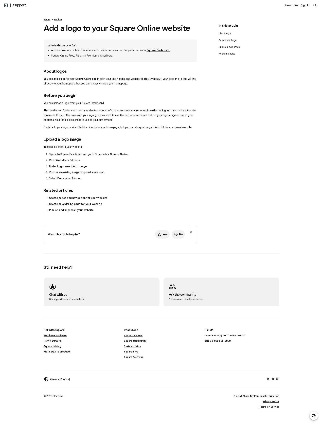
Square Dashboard (158, 50)
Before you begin (228, 40)
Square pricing (52, 346)
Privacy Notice (271, 401)
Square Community (135, 341)
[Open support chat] (314, 416)
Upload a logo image (229, 47)
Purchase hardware (55, 335)
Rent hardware (52, 341)
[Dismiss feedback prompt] (191, 232)
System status (132, 346)
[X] (268, 378)
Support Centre (133, 335)
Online (58, 19)
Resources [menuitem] (291, 5)
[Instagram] (277, 378)
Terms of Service (269, 406)
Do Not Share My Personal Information (256, 396)
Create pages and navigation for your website (78, 198)
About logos (225, 33)
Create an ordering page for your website (75, 204)
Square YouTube (133, 357)
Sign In (305, 5)
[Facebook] (273, 378)
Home (47, 19)
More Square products (57, 351)
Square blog (131, 351)
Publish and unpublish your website (71, 210)
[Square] (6, 5)
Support (19, 5)
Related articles (227, 53)
